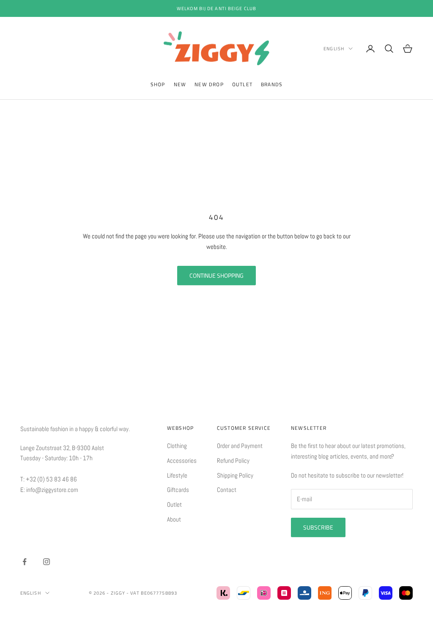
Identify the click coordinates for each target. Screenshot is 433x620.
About (174, 519)
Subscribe (318, 527)
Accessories (182, 460)
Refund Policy (233, 460)
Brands (271, 84)
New (180, 84)
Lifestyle (177, 475)
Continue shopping (216, 275)
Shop (158, 84)
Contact (226, 490)
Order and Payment (240, 446)
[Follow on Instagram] (46, 561)
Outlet (242, 84)
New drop (209, 84)
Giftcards (178, 490)
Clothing (177, 446)
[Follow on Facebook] (24, 561)
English (333, 48)
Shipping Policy (235, 475)
